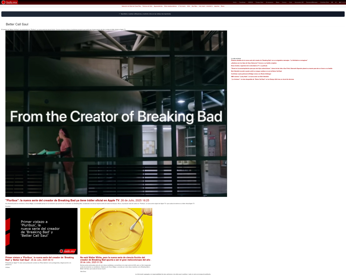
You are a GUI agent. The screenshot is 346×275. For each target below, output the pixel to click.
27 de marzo (182, 6)
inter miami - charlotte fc (206, 6)
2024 (188, 6)
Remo (222, 6)
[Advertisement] (191, 220)
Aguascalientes (158, 6)
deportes (216, 6)
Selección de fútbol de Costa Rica (131, 6)
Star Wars (194, 6)
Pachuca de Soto (147, 6)
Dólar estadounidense (170, 6)
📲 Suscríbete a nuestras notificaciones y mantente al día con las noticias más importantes (145, 14)
